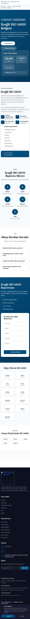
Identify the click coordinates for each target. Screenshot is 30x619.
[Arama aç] (24, 2)
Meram (15, 439)
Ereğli (5, 443)
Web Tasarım (9, 595)
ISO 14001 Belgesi (5, 529)
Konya (9, 6)
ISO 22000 (23, 580)
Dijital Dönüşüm (8, 143)
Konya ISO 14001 (17, 6)
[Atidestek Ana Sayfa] (11, 2)
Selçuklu (5, 439)
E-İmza (18, 595)
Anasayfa (3, 500)
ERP (2, 595)
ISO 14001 (8, 580)
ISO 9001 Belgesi (5, 527)
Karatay (25, 439)
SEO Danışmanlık (9, 146)
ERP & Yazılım (4, 537)
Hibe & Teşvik (4, 522)
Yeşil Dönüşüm (11, 590)
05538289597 (8, 546)
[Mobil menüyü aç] (28, 2)
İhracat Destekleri (24, 588)
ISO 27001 (7, 138)
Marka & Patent (4, 535)
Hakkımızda (4, 502)
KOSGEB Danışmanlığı (10, 129)
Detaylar (22, 616)
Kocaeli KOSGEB (9, 588)
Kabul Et (8, 616)
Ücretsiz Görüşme (10, 48)
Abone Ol (24, 568)
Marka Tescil (7, 140)
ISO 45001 (13, 580)
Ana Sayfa (3, 6)
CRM (5, 595)
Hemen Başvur (9, 43)
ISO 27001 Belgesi (5, 532)
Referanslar (3, 508)
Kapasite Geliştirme (19, 590)
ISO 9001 (7, 135)
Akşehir (15, 443)
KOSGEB (3, 588)
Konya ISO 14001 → (9, 155)
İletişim (2, 513)
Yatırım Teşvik (8, 132)
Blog (2, 510)
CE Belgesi (3, 582)
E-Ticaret (14, 595)
